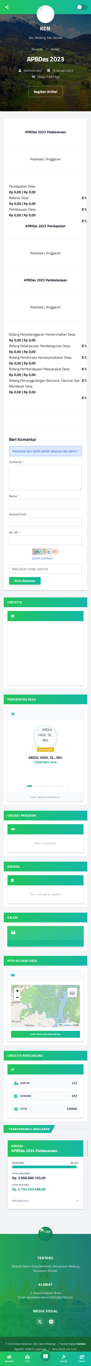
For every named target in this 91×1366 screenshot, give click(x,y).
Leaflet (66, 1025)
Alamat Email (17, 514)
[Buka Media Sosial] (7, 7)
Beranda (37, 49)
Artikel (55, 49)
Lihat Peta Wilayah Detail (45, 1034)
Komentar (16, 462)
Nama (14, 496)
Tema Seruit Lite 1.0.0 (64, 1349)
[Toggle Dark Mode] (82, 7)
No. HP (14, 532)
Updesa (81, 1344)
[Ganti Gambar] (42, 558)
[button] (17, 991)
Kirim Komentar (24, 580)
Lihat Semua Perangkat (45, 797)
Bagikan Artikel (45, 91)
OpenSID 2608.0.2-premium (30, 1349)
